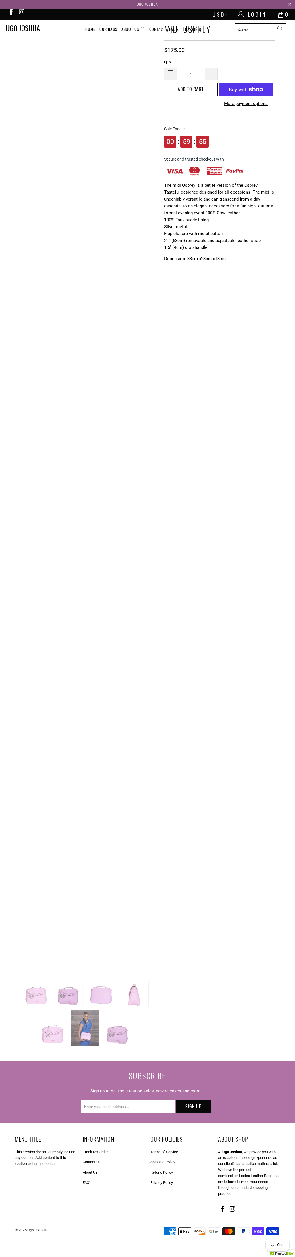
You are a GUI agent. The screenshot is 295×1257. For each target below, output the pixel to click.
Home (90, 29)
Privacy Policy (161, 1182)
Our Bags (108, 29)
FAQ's (174, 29)
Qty (167, 62)
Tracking (191, 29)
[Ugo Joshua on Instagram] (21, 12)
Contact (157, 29)
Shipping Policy (162, 1162)
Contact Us (92, 1162)
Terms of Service (164, 1152)
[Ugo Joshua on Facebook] (10, 12)
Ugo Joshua (23, 28)
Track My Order (95, 1152)
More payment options (246, 103)
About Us (130, 29)
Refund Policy (161, 1172)
